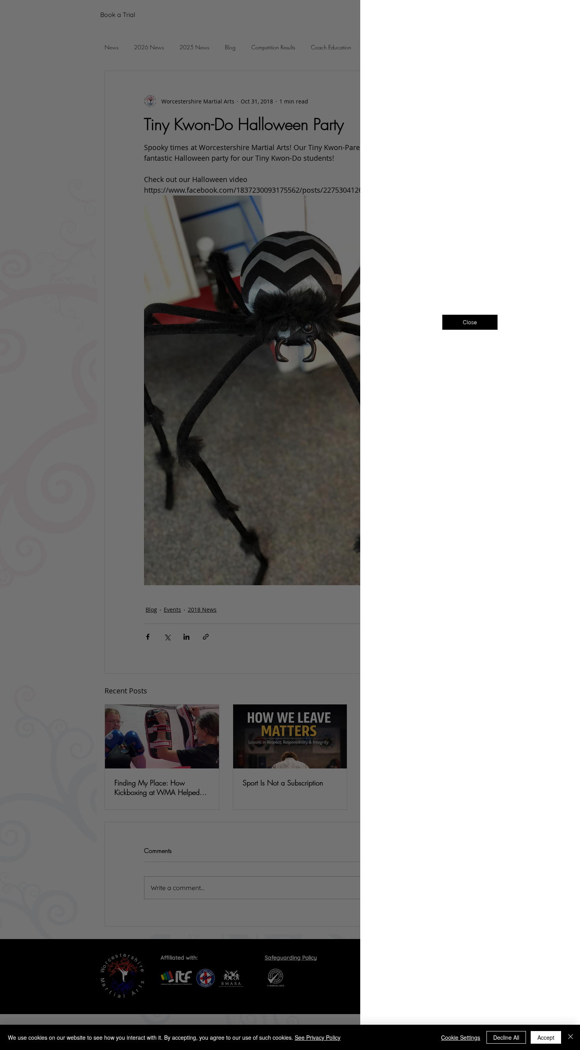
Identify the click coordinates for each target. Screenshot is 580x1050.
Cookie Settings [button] (460, 1037)
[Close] (570, 1037)
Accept (545, 1037)
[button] (561, 16)
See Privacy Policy (318, 1037)
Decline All (506, 1037)
